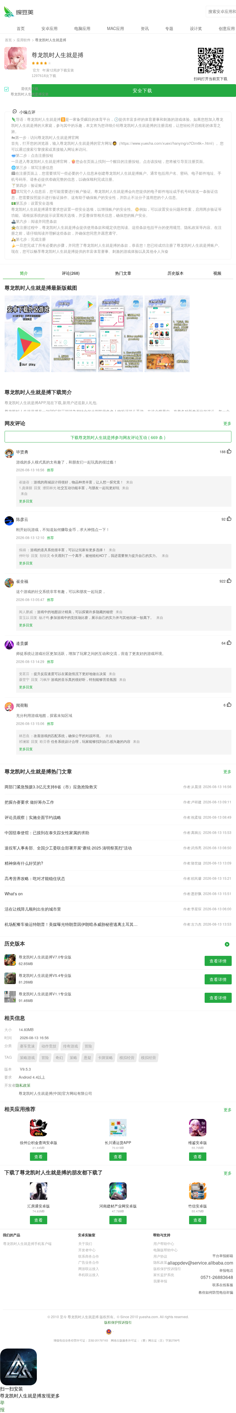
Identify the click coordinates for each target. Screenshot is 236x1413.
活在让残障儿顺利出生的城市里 (33, 909)
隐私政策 (23, 1085)
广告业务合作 (88, 1262)
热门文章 (123, 273)
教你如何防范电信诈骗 (216, 1292)
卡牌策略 (105, 1057)
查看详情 (218, 961)
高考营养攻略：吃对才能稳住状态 (35, 878)
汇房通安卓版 (38, 1206)
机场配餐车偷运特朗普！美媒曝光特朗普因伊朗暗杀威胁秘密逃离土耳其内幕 (73, 924)
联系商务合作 (88, 1256)
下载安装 (67, 69)
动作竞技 (48, 1046)
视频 (217, 273)
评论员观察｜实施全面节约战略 (33, 817)
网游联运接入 (88, 1268)
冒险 (88, 1046)
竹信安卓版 (197, 1206)
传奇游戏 (70, 1046)
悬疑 (87, 1057)
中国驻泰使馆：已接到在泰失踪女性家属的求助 (47, 832)
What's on (14, 893)
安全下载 (142, 90)
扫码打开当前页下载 (210, 78)
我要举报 (160, 1280)
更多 (227, 423)
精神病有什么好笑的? (24, 863)
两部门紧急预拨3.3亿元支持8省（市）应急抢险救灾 (51, 787)
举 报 (2, 1406)
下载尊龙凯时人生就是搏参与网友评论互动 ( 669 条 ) (118, 437)
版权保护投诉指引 (167, 1268)
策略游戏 (27, 1057)
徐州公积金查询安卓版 (38, 1142)
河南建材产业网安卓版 (118, 1206)
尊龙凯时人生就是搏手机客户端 (27, 1243)
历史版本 (176, 273)
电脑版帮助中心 (165, 1249)
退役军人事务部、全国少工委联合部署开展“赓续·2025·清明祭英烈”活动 (68, 848)
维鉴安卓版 (197, 1142)
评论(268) (71, 273)
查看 (38, 1156)
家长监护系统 (163, 1274)
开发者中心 (87, 1249)
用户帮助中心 (163, 1243)
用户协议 (160, 1256)
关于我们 (85, 1243)
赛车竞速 (27, 1046)
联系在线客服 (222, 1284)
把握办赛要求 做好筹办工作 (29, 802)
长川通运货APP (118, 1142)
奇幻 (59, 1057)
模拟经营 (126, 1057)
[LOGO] (18, 11)
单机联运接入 (88, 1274)
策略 (73, 1057)
